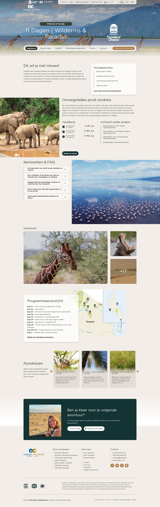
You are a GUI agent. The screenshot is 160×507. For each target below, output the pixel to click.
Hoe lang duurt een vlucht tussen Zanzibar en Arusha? (45, 169)
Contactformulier (119, 453)
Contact (132, 8)
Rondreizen (91, 8)
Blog (71, 2)
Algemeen (31, 48)
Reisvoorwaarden (124, 500)
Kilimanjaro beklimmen (63, 458)
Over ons (64, 2)
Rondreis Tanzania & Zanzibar (65, 455)
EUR (122, 2)
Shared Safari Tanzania (63, 463)
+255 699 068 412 (119, 455)
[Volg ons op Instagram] (117, 465)
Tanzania (122, 8)
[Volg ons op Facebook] (112, 465)
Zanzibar (112, 8)
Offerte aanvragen (148, 503)
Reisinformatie (89, 458)
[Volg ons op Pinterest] (127, 465)
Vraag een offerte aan (123, 48)
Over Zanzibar (88, 455)
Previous (51, 371)
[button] (111, 2)
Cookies (115, 500)
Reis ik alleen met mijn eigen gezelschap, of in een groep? (44, 190)
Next (137, 371)
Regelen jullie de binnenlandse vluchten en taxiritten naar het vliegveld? (44, 183)
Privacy (134, 500)
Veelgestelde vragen (81, 2)
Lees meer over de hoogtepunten (107, 91)
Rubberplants (66, 500)
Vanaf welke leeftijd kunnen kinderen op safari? (43, 197)
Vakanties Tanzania (61, 465)
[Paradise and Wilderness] (33, 8)
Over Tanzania (88, 453)
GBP (132, 2)
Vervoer (103, 48)
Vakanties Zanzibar (61, 468)
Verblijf (58, 48)
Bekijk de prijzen (70, 153)
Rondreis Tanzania (61, 453)
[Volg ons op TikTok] (122, 465)
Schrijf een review (96, 2)
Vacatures (87, 467)
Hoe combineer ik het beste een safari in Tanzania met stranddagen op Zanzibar (43, 176)
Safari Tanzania (60, 460)
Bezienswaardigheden (75, 48)
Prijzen (92, 48)
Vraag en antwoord (90, 470)
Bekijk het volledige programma (40, 337)
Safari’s (102, 8)
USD (127, 2)
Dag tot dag (45, 48)
